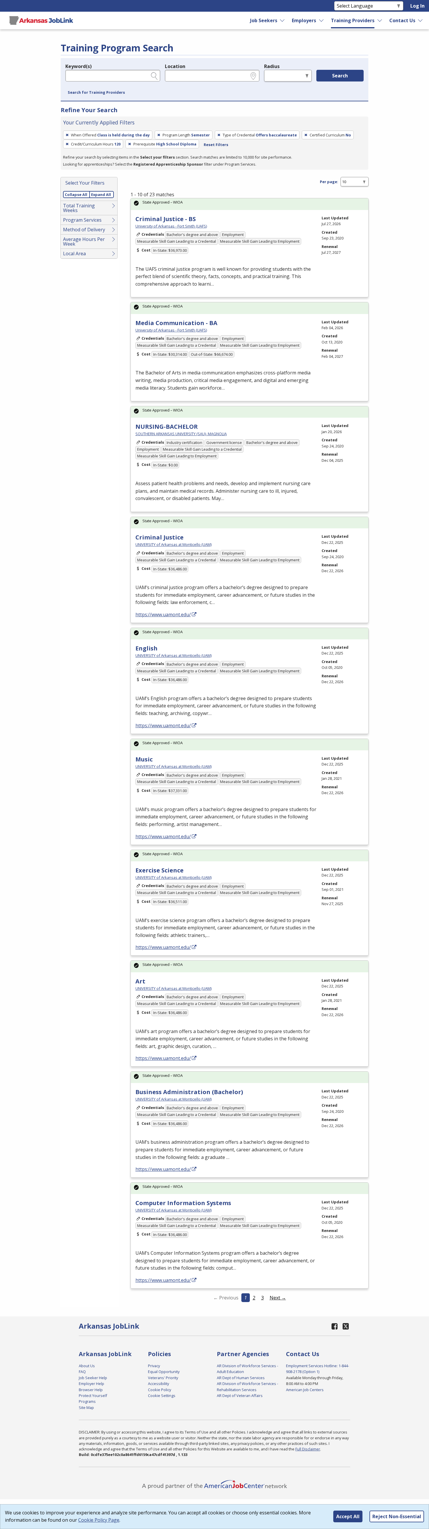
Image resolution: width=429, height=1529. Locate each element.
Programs (87, 1401)
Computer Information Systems (183, 1203)
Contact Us (402, 20)
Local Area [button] (74, 253)
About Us (87, 1365)
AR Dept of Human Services (241, 1377)
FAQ (82, 1371)
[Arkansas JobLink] (41, 20)
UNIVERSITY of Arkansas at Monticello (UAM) (173, 544)
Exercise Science (159, 870)
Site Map (86, 1407)
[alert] (249, 204)
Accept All (348, 1516)
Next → (278, 1297)
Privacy (154, 1365)
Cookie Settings (161, 1395)
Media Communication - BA (176, 323)
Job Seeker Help (93, 1377)
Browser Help (91, 1389)
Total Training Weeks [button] (79, 208)
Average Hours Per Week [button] (84, 241)
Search (340, 75)
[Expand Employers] (321, 20)
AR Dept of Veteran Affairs (240, 1395)
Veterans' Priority (163, 1377)
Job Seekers (263, 20)
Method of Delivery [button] (84, 229)
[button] (96, 92)
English (146, 648)
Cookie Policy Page (98, 1520)
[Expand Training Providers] (380, 20)
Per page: (329, 181)
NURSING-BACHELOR (166, 427)
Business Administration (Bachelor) (189, 1092)
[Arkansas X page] (345, 1326)
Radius (272, 66)
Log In (417, 6)
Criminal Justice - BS (165, 219)
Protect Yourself (93, 1395)
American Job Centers (305, 1389)
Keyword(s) (78, 66)
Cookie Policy (159, 1389)
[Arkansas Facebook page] (335, 1326)
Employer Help (91, 1383)
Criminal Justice (159, 537)
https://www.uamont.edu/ (163, 614)
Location (175, 66)
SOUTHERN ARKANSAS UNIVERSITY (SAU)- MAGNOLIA (181, 433)
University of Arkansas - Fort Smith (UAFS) (171, 226)
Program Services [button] (82, 220)
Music (144, 759)
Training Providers (352, 20)
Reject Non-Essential (396, 1516)
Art (140, 981)
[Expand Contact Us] (420, 20)
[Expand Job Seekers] (282, 20)
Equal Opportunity (163, 1371)
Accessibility (158, 1383)
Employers (304, 20)
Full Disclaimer (307, 1449)
